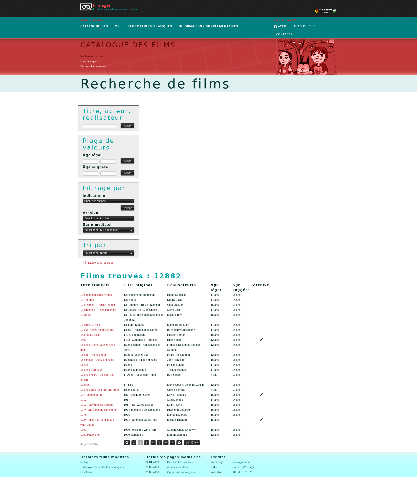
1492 (83, 339)
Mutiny (84, 462)
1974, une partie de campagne (98, 409)
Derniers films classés (93, 66)
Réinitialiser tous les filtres (98, 262)
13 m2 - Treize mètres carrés (97, 329)
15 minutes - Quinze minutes (97, 359)
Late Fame (86, 472)
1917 (83, 399)
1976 (83, 414)
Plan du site (305, 26)
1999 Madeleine (90, 434)
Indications (94, 196)
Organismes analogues (181, 472)
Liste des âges (89, 61)
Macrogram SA (241, 462)
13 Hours (85, 314)
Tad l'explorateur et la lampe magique (102, 467)
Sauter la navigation (92, 19)
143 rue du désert (90, 334)
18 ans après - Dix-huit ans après (99, 389)
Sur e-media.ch (98, 224)
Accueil (284, 26)
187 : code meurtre (91, 394)
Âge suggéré (95, 167)
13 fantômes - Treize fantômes (98, 309)
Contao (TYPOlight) (243, 467)
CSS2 (248, 472)
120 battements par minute (96, 294)
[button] (127, 126)
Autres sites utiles (177, 467)
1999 (83, 429)
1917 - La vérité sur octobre (96, 404)
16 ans (84, 364)
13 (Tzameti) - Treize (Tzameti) (98, 304)
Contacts (284, 34)
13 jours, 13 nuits (90, 324)
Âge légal (92, 155)
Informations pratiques (149, 26)
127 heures (87, 299)
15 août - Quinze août (93, 354)
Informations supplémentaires (208, 26)
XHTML (236, 472)
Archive (90, 213)
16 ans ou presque (91, 369)
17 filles (84, 384)
